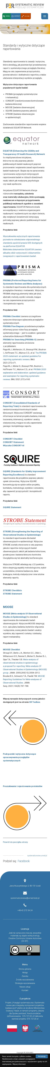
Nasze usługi (25, 987)
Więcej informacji (18, 1064)
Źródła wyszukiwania (25, 980)
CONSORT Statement (13, 442)
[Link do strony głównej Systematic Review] (25, 6)
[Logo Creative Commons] (25, 950)
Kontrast (17, 16)
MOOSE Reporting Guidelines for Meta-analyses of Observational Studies (24, 679)
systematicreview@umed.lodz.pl (25, 898)
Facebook (24, 861)
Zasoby (25, 976)
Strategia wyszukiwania (25, 983)
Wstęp (25, 972)
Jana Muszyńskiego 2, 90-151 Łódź (25, 886)
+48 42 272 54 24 (25, 910)
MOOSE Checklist (11, 649)
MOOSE (8, 607)
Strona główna (25, 969)
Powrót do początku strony (15, 842)
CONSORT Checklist (12, 439)
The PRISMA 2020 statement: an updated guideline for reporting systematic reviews (25, 356)
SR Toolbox (34, 702)
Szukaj (8, 16)
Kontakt (25, 990)
